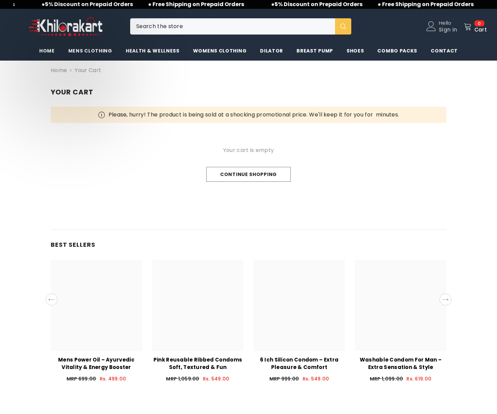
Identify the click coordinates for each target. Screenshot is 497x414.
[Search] (240, 26)
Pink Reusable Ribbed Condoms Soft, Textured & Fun (197, 363)
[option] (96, 323)
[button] (51, 300)
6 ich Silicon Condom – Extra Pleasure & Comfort (299, 363)
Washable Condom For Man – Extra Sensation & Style (401, 363)
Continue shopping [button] (248, 174)
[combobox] (232, 26)
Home (59, 70)
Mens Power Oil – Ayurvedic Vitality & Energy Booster (96, 363)
